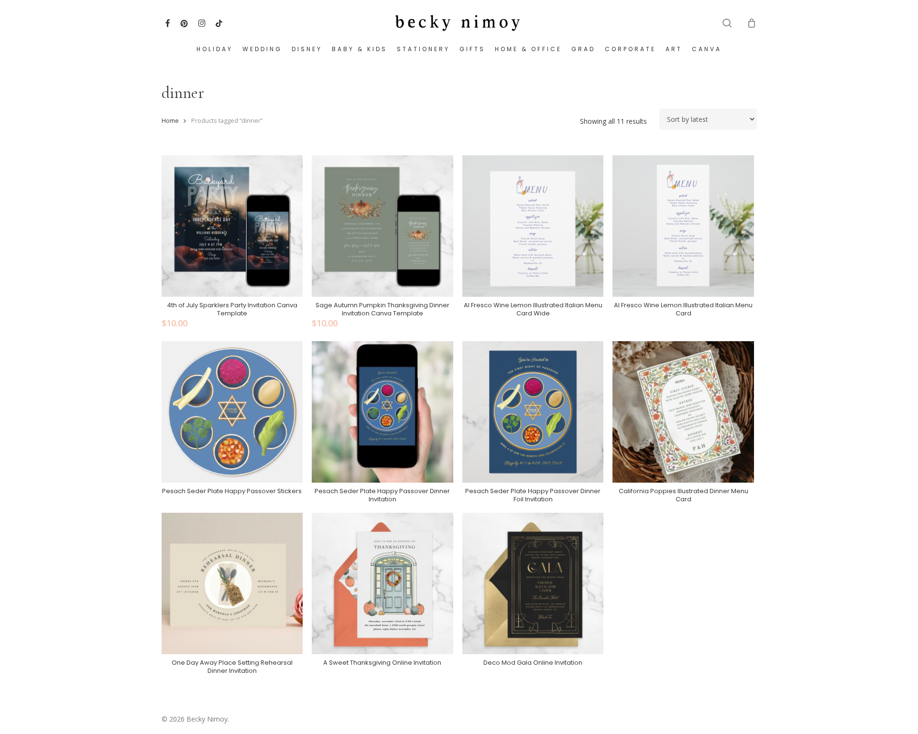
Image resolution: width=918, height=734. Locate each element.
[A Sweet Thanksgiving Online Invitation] (382, 583)
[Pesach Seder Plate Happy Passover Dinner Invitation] (382, 412)
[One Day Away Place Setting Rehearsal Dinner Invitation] (232, 583)
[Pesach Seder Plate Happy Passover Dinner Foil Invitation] (533, 412)
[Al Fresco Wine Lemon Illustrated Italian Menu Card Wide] (533, 226)
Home (170, 120)
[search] (727, 23)
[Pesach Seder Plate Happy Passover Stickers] (232, 412)
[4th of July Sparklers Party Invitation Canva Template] (232, 226)
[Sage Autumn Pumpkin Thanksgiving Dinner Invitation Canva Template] (382, 226)
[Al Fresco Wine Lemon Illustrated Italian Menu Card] (683, 226)
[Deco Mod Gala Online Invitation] (533, 583)
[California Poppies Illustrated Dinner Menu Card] (683, 412)
